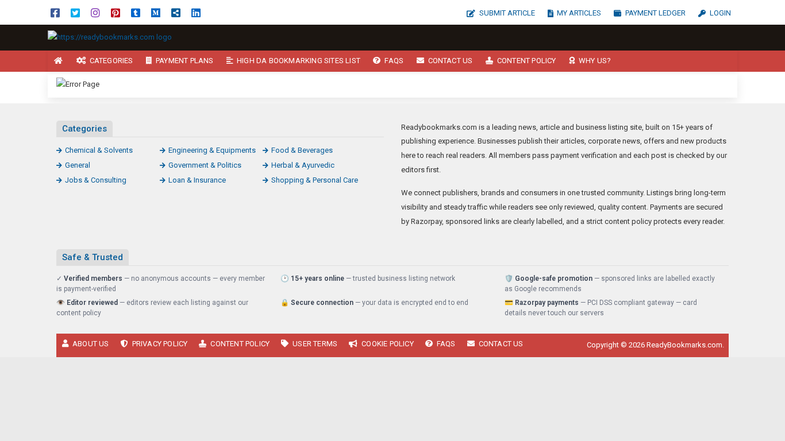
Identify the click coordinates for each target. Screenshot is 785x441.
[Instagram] (95, 12)
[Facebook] (55, 12)
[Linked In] (196, 12)
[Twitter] (75, 12)
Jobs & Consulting (95, 180)
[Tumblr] (135, 12)
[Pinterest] (115, 12)
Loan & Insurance (197, 180)
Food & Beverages (302, 150)
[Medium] (155, 12)
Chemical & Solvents (99, 150)
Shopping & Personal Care (314, 180)
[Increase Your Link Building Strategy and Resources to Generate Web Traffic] (110, 37)
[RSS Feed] (175, 12)
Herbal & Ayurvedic (302, 165)
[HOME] (59, 61)
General (77, 165)
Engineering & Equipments (212, 150)
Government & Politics (204, 165)
